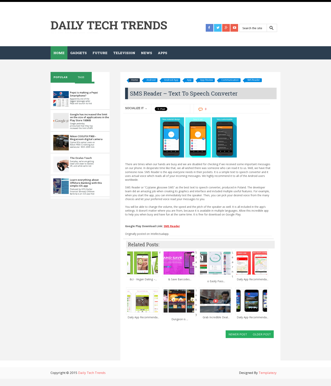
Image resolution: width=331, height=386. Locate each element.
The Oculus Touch (81, 158)
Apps (162, 53)
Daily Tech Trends (109, 24)
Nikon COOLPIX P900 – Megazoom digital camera (86, 137)
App (189, 80)
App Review (206, 80)
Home (59, 53)
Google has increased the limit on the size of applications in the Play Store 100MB (89, 117)
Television (124, 53)
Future (100, 53)
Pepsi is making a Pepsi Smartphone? (84, 94)
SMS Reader (253, 80)
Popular (60, 77)
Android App (171, 80)
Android (151, 80)
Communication (230, 80)
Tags (81, 77)
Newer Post (238, 334)
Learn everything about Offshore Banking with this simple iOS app (86, 182)
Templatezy (268, 372)
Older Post (262, 334)
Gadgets (78, 53)
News (146, 53)
